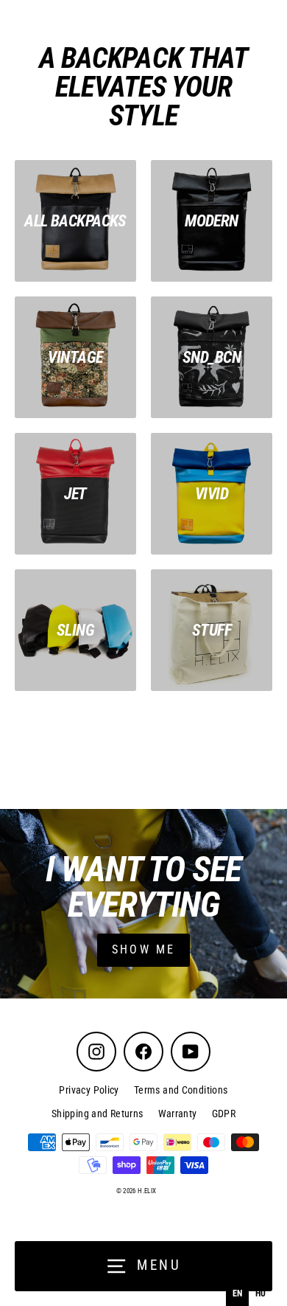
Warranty (177, 1113)
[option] (260, 1293)
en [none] (238, 1293)
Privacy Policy (88, 1090)
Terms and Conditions (181, 1090)
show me (143, 949)
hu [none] (260, 1293)
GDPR (224, 1113)
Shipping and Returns (98, 1113)
